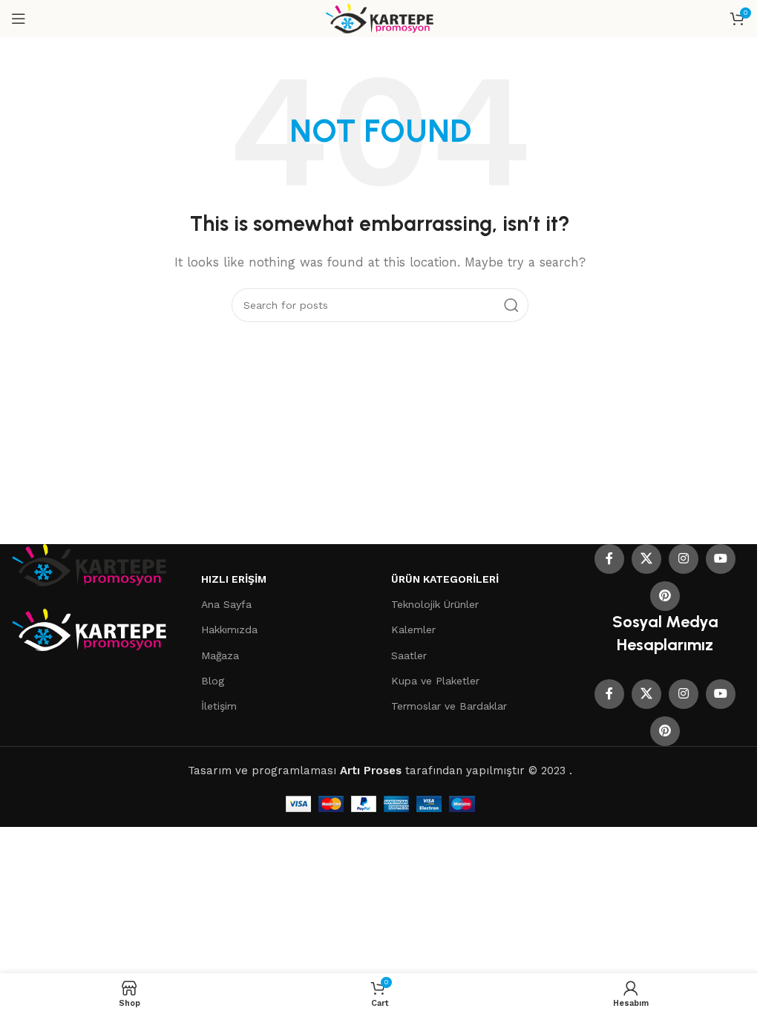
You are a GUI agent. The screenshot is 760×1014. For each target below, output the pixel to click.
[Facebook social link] (609, 559)
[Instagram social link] (683, 559)
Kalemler (413, 629)
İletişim (219, 706)
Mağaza (220, 655)
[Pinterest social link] (665, 596)
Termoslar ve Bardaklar (449, 706)
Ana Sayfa (226, 604)
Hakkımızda (229, 629)
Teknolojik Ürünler (435, 604)
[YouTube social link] (721, 559)
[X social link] (646, 559)
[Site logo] (380, 17)
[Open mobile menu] (18, 18)
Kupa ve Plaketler (435, 681)
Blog (212, 681)
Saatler (409, 655)
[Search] (511, 305)
